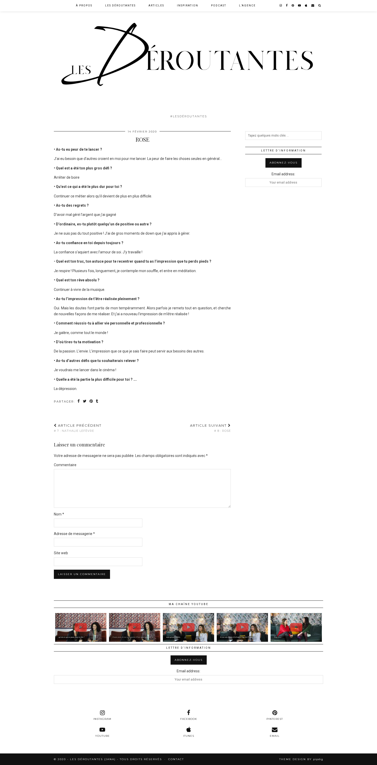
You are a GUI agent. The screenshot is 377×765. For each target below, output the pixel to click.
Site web (61, 553)
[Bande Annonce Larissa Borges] (134, 627)
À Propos (84, 5)
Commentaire (65, 465)
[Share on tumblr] (97, 401)
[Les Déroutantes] (188, 56)
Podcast (218, 5)
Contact (176, 759)
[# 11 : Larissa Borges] (80, 627)
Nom (59, 514)
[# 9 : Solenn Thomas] (296, 627)
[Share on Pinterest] (91, 401)
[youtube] (299, 5)
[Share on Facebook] (79, 401)
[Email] (313, 5)
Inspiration (187, 5)
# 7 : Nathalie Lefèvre (78, 428)
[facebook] (287, 5)
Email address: (283, 174)
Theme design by (301, 759)
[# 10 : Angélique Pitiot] (188, 627)
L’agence (247, 5)
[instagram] (281, 5)
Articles (156, 5)
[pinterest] (293, 5)
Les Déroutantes (120, 5)
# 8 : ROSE (210, 428)
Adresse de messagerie (74, 534)
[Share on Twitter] (85, 401)
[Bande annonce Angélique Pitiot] (242, 627)
